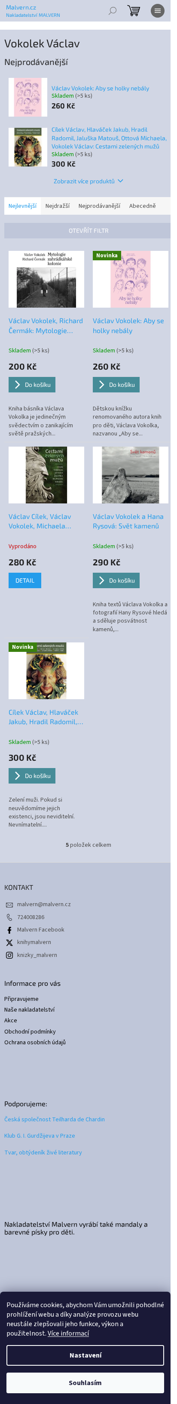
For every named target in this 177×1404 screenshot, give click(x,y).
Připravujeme (21, 999)
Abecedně (142, 206)
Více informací (68, 1333)
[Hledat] (112, 10)
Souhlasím (85, 1383)
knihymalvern (34, 942)
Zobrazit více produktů (84, 181)
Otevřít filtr (89, 230)
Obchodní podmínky (30, 1032)
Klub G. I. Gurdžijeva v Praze (39, 1136)
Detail (24, 580)
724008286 (30, 917)
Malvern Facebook (40, 930)
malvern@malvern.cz (44, 904)
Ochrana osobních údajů (35, 1043)
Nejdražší (58, 206)
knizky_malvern (37, 955)
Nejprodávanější (99, 206)
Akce (10, 1021)
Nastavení (85, 1355)
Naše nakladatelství (29, 1010)
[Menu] (157, 10)
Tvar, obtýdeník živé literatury (43, 1153)
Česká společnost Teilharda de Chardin (54, 1120)
